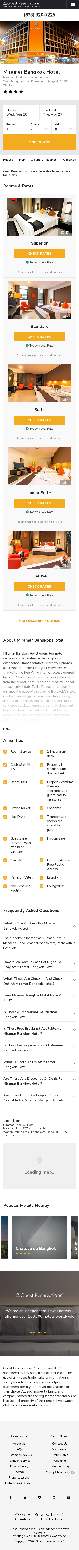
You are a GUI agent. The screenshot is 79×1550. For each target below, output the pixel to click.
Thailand (9, 1135)
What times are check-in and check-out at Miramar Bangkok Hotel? (33, 981)
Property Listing (19, 1478)
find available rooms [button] (39, 621)
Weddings (69, 160)
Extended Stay (60, 1466)
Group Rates (59, 1455)
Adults (35, 124)
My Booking (59, 1449)
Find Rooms (40, 142)
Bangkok (53, 1132)
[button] (4, 42)
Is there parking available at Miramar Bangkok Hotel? (33, 1048)
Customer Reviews (19, 1455)
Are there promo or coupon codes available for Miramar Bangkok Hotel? (33, 1098)
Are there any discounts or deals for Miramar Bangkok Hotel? (33, 1081)
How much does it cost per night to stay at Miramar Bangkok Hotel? (32, 964)
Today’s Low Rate (41, 262)
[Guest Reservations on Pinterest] (54, 1497)
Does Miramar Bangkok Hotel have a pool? (32, 998)
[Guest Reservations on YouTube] (67, 1497)
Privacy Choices (55, 1472)
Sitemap (19, 1472)
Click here (10, 1405)
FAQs (19, 1449)
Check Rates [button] (39, 253)
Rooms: (11, 124)
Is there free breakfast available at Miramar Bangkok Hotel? (32, 1031)
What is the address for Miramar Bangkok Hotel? (30, 926)
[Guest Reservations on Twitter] (25, 1497)
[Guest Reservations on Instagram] (40, 1497)
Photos (8, 160)
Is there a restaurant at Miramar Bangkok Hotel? (30, 1014)
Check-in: (12, 110)
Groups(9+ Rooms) (43, 160)
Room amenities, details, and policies (39, 272)
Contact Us (59, 1444)
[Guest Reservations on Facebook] (12, 1497)
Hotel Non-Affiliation (19, 1483)
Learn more (10, 175)
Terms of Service (19, 1461)
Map (22, 160)
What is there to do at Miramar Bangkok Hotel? (29, 1064)
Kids (57, 124)
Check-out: (50, 110)
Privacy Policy (19, 1466)
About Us (19, 1444)
